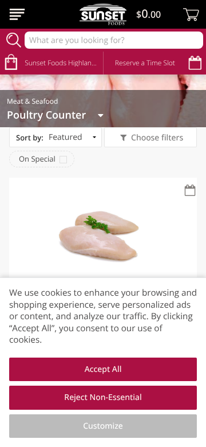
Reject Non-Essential (102, 397)
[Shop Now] (17, 14)
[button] (103, 268)
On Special (37, 159)
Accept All (103, 369)
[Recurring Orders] (190, 191)
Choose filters (157, 137)
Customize (103, 426)
